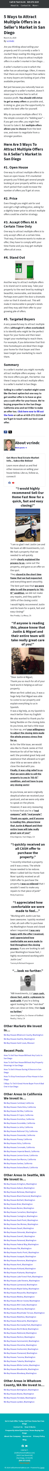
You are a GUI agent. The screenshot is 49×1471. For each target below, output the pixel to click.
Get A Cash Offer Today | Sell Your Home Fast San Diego (24, 1422)
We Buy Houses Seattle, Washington (19, 1039)
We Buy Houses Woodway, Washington (20, 1373)
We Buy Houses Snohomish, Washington (21, 1349)
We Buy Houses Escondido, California (19, 1123)
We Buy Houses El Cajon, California (18, 1115)
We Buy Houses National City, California (21, 1131)
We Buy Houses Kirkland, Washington (20, 1268)
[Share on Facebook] (5, 432)
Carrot (42, 1467)
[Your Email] (24, 1463)
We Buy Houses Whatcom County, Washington (23, 1035)
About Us (14, 5)
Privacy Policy (39, 1436)
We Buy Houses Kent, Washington (18, 1264)
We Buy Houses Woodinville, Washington (21, 1369)
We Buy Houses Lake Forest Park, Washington (23, 1276)
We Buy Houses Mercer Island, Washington (22, 1300)
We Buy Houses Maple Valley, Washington (21, 1288)
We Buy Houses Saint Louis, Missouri (19, 1043)
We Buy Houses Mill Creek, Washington (20, 1304)
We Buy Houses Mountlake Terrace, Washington (24, 1313)
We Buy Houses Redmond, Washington (20, 1333)
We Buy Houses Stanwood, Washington (20, 1353)
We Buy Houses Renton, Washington (19, 1337)
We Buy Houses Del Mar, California (18, 1111)
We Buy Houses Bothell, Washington (19, 1200)
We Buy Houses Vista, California (17, 1143)
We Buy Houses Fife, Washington (18, 1248)
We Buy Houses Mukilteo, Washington (20, 1317)
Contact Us (25, 5)
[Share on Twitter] (10, 432)
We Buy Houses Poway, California (18, 1139)
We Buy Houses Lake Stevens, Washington (22, 1280)
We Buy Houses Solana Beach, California (21, 1167)
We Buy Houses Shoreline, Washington (20, 1345)
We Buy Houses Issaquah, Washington (20, 1256)
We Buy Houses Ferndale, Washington (20, 1397)
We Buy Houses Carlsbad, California (19, 1103)
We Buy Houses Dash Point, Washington (21, 1220)
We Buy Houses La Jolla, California (18, 1127)
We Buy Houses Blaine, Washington (19, 1393)
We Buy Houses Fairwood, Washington (20, 1240)
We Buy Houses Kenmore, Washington (20, 1260)
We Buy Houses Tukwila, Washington (19, 1361)
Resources (27, 1436)
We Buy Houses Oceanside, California (19, 1135)
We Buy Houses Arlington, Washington (20, 1184)
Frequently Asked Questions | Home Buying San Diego (24, 1431)
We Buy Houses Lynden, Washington (19, 1402)
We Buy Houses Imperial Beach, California (21, 1151)
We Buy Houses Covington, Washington (20, 1216)
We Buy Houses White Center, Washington (22, 1365)
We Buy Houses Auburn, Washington (19, 1188)
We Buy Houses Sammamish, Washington (21, 1341)
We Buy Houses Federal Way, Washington (21, 1244)
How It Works (30, 1427)
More (35, 5)
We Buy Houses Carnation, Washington (20, 1212)
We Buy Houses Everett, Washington (19, 1236)
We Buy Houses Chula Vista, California (20, 1107)
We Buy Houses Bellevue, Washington (20, 1192)
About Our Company (12, 1436)
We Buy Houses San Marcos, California (20, 1159)
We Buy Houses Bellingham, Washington (21, 1389)
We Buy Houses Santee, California (18, 1163)
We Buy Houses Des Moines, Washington (21, 1224)
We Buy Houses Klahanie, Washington (20, 1272)
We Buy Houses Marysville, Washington (20, 1292)
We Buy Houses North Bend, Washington (21, 1329)
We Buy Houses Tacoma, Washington (19, 1357)
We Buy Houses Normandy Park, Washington (23, 1325)
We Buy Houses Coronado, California (19, 1147)
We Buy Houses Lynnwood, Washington (20, 1284)
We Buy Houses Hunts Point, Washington (21, 1252)
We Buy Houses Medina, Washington (19, 1296)
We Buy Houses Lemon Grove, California (21, 1155)
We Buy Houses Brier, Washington (18, 1204)
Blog (24, 1440)
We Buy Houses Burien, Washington (19, 1208)
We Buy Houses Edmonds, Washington (20, 1232)
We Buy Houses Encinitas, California (19, 1119)
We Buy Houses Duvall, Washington (19, 1228)
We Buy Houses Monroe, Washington (19, 1308)
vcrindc (10, 41)
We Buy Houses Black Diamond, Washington (22, 1196)
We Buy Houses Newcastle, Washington (21, 1321)
